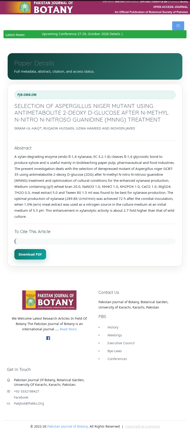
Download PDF (30, 254)
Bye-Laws (115, 351)
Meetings (115, 335)
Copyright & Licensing (142, 426)
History (113, 327)
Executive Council (121, 343)
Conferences (117, 359)
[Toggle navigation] (178, 25)
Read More (68, 329)
